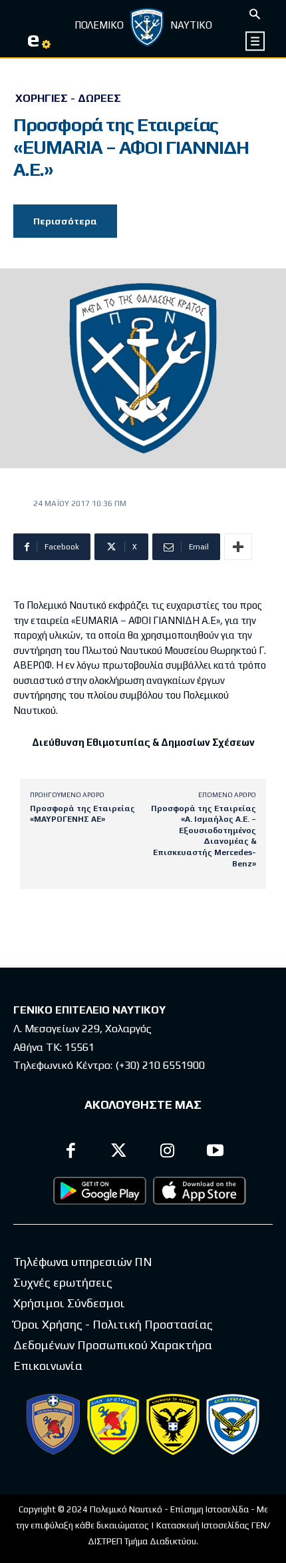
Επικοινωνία (47, 1366)
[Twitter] (119, 1152)
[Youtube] (216, 1152)
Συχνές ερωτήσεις (62, 1282)
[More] (238, 546)
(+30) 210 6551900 (160, 1065)
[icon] (255, 41)
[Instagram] (167, 1152)
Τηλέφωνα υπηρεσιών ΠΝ (82, 1262)
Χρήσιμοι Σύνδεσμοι (69, 1303)
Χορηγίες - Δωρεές (68, 98)
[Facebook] (71, 1152)
